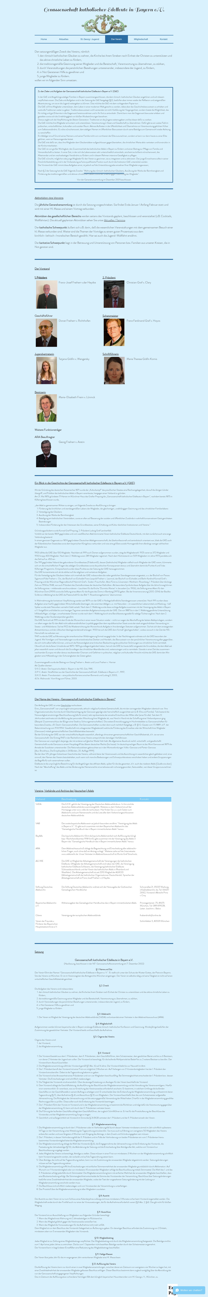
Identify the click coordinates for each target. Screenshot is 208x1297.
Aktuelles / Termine (114, 220)
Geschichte (66, 705)
